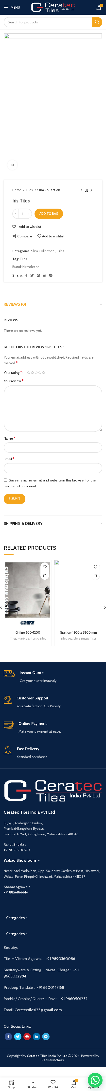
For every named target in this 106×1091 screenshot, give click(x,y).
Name (9, 438)
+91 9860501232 (73, 998)
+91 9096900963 (17, 850)
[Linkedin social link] (45, 275)
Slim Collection (48, 190)
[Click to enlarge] (12, 165)
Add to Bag (48, 213)
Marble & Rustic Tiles (32, 638)
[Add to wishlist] (44, 566)
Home (17, 190)
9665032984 (15, 976)
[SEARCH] (97, 22)
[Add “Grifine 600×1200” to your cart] (44, 575)
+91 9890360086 (60, 958)
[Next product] (91, 190)
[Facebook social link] (26, 275)
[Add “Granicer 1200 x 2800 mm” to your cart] (95, 575)
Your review (13, 381)
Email (9, 459)
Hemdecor (30, 266)
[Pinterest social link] (38, 275)
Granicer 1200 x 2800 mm (78, 632)
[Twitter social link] (32, 275)
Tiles (30, 190)
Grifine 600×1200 (28, 632)
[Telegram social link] (51, 275)
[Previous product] (81, 190)
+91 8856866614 (16, 892)
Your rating (13, 373)
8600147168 (53, 987)
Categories (15, 918)
